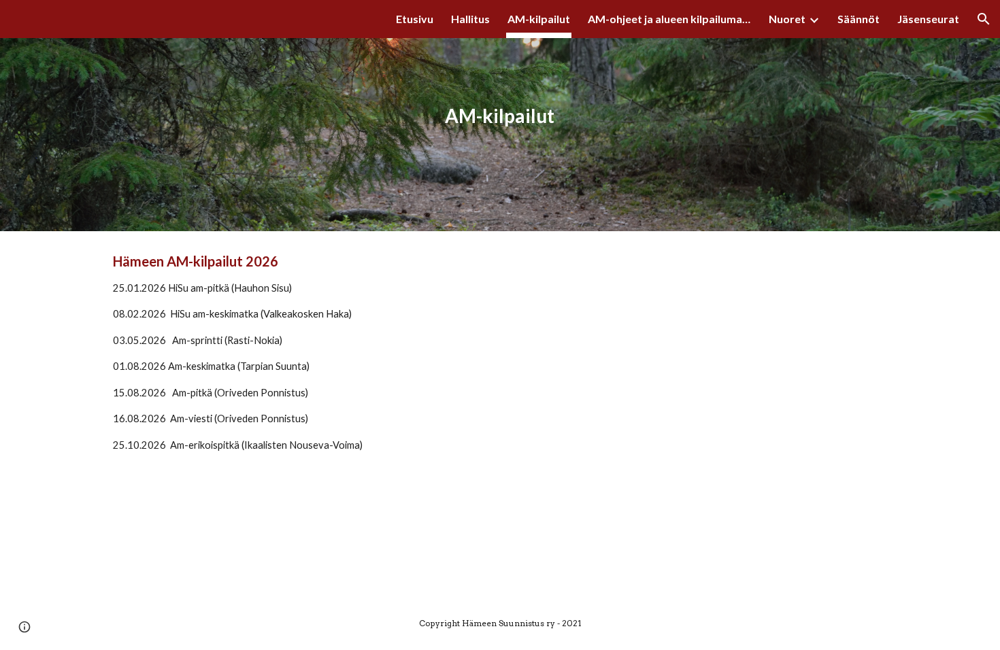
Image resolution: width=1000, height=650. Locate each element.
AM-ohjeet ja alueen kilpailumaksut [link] (669, 18)
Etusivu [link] (414, 18)
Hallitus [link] (470, 18)
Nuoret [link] (787, 18)
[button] (983, 19)
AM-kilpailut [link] (538, 18)
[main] (500, 116)
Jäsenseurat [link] (928, 18)
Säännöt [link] (858, 18)
